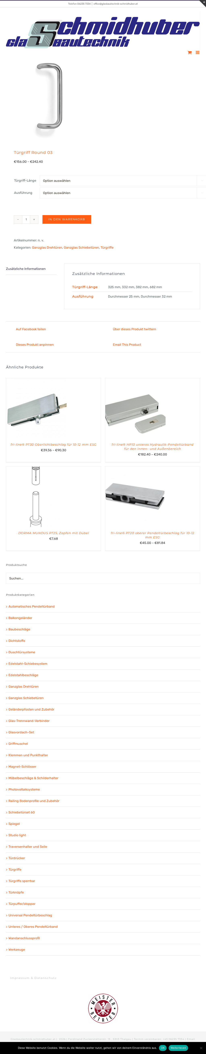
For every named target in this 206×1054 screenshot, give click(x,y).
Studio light (17, 835)
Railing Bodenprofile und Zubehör (33, 801)
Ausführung (23, 193)
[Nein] (201, 1048)
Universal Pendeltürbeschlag (30, 915)
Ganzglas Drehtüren (47, 247)
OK (163, 1047)
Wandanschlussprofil (24, 938)
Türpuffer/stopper (21, 904)
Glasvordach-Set (21, 732)
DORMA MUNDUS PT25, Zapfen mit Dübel (53, 533)
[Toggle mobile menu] (198, 52)
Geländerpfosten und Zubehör (31, 709)
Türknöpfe (16, 892)
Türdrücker (16, 858)
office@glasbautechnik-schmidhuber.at (116, 3)
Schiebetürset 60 (21, 812)
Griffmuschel (18, 744)
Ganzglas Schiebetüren (81, 247)
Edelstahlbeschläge (23, 675)
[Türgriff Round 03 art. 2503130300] (103, 99)
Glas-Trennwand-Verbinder (28, 721)
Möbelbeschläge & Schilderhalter (33, 778)
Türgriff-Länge (25, 180)
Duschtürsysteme (21, 652)
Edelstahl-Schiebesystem (27, 664)
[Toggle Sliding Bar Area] (202, 3)
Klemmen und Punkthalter (28, 755)
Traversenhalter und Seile (27, 847)
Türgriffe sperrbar (21, 881)
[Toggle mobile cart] (190, 52)
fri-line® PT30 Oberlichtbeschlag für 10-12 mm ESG (54, 444)
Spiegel (14, 824)
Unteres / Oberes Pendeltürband (33, 927)
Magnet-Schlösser (22, 766)
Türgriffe (107, 247)
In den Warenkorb (66, 219)
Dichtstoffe (16, 641)
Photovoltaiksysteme (24, 789)
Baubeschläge (19, 629)
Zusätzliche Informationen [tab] (26, 269)
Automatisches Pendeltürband (31, 606)
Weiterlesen (178, 1047)
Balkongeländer (20, 618)
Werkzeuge (16, 949)
